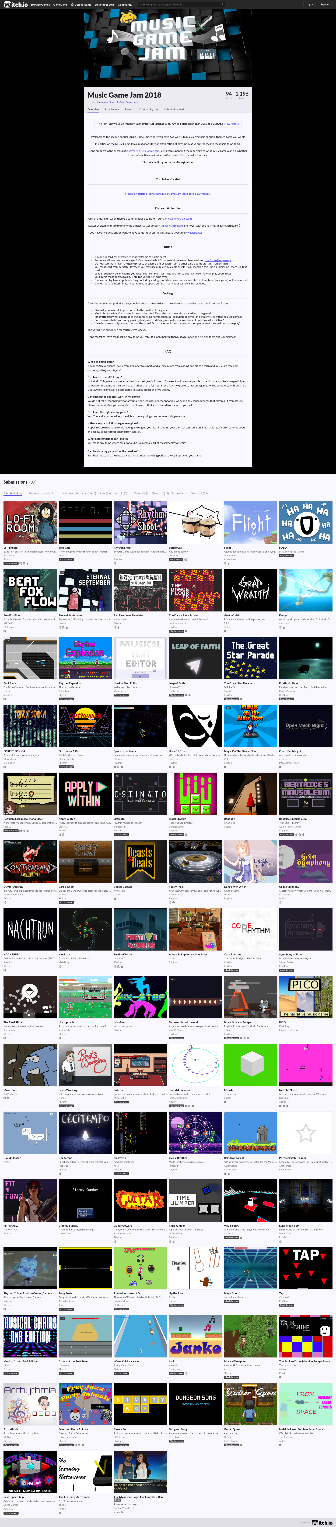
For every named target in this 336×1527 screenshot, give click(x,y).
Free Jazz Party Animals (73, 1429)
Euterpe (119, 1090)
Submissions (112, 109)
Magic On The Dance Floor (240, 751)
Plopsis (118, 758)
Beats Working (68, 1090)
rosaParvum (230, 1093)
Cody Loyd (174, 1436)
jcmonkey (174, 1165)
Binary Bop (120, 1429)
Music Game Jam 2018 (124, 94)
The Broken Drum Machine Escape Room (304, 1361)
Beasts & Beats (123, 886)
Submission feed (174, 109)
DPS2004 (174, 555)
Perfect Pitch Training (292, 1157)
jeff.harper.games (123, 1026)
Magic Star (230, 1293)
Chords (228, 1090)
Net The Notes (288, 1090)
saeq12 (7, 826)
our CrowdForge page (218, 260)
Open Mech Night (290, 751)
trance (62, 1097)
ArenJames (285, 1165)
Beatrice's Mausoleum (293, 818)
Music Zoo (10, 1090)
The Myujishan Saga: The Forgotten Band (139, 1496)
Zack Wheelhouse (123, 1233)
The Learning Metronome (74, 1496)
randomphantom (178, 623)
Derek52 (284, 1097)
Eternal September (70, 615)
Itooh (61, 555)
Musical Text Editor (126, 683)
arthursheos (120, 619)
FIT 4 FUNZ (11, 1225)
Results (129, 109)
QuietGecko (230, 1165)
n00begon (119, 1436)
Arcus (227, 1369)
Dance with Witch (235, 886)
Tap (281, 1293)
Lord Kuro (64, 1233)
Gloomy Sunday (68, 1225)
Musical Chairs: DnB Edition (21, 1361)
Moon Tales (285, 1233)
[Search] (222, 4)
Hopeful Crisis (178, 751)
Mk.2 (226, 623)
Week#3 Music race (126, 1361)
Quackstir (284, 1297)
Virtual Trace (176, 894)
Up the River (177, 1293)
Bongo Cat (175, 547)
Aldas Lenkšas (66, 1301)
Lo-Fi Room (11, 547)
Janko (172, 1361)
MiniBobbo (120, 1097)
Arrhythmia (11, 1429)
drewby (283, 758)
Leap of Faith (177, 683)
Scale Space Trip (14, 1496)
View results (231, 123)
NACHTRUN (11, 954)
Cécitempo (65, 1157)
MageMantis (10, 758)
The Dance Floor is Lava (183, 615)
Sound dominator (179, 1090)
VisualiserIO (231, 1225)
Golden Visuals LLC (124, 1508)
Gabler (227, 1436)
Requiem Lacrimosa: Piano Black (23, 818)
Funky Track (176, 886)
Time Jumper (177, 1225)
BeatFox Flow (12, 615)
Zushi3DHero (176, 1030)
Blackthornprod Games (291, 551)
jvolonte (118, 958)
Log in (309, 4)
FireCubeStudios (178, 1097)
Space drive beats (125, 751)
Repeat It (229, 818)
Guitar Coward (123, 1225)
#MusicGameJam (127, 102)
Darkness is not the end (183, 1022)
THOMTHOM (11, 1229)
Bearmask (9, 555)
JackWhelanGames (234, 1297)
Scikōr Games (11, 1504)
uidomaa (284, 623)
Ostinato (119, 818)
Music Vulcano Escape (237, 1022)
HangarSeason (287, 690)
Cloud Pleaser (12, 1157)
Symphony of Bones (291, 954)
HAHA (283, 547)
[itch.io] (322, 1522)
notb (116, 1165)
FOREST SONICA (14, 751)
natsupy (8, 1301)
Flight (227, 547)
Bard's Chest (66, 886)
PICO (282, 1022)
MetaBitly (64, 962)
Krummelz (64, 1030)
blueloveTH (175, 687)
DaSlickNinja (176, 1233)
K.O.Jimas (229, 822)
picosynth (120, 1157)
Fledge (283, 615)
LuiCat (117, 555)
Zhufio (62, 1504)
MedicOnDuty (66, 758)
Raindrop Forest (234, 1157)
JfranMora (119, 890)
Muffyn (8, 1436)
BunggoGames (176, 826)
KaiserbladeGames (14, 894)
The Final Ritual (13, 1022)
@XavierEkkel (193, 232)
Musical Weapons (235, 1361)
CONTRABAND (13, 886)
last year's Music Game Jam (142, 150)
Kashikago (284, 1026)
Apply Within (67, 818)
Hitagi (227, 894)
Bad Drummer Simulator (129, 615)
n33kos (62, 894)
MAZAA (8, 623)
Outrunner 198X (69, 751)
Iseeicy (62, 623)
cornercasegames (68, 1436)
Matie (172, 958)
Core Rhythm (232, 954)
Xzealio (228, 962)
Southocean (10, 1030)
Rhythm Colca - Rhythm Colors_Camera (28, 1293)
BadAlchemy (10, 1093)
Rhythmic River (288, 683)
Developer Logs (104, 4)
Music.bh (64, 954)
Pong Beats (65, 1293)
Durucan (284, 894)
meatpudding (121, 1301)
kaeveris (173, 1365)
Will (226, 758)
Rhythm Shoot (122, 547)
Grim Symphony (289, 886)
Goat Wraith (232, 615)
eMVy (7, 1161)
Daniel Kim (230, 555)
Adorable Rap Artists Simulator (188, 954)
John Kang (64, 690)
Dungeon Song (178, 1429)
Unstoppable (67, 1022)
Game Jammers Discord (176, 218)
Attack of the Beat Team (73, 1361)
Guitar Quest (232, 1429)
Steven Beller (286, 962)
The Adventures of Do (127, 1293)
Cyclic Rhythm (178, 1157)
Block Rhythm (177, 818)
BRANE (63, 826)
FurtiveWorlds (123, 954)
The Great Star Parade (238, 683)
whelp (282, 1369)
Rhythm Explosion (70, 683)
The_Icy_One (286, 1436)
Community (125, 4)
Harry (7, 690)
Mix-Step (119, 1022)
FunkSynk (10, 683)
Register (325, 4)
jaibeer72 (229, 1233)
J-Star (227, 1030)
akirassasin (120, 826)
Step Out (64, 547)
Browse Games (40, 4)
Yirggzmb (119, 690)
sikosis (7, 1365)
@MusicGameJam (172, 225)
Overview (93, 109)
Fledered (63, 1165)
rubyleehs (64, 1365)
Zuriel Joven (175, 758)
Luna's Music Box (289, 1225)
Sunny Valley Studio (124, 1365)
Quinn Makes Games (290, 826)
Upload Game (83, 4)
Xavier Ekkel (107, 102)
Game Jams (60, 4)
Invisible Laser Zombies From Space (301, 1429)
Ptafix (172, 1297)
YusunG (228, 690)
